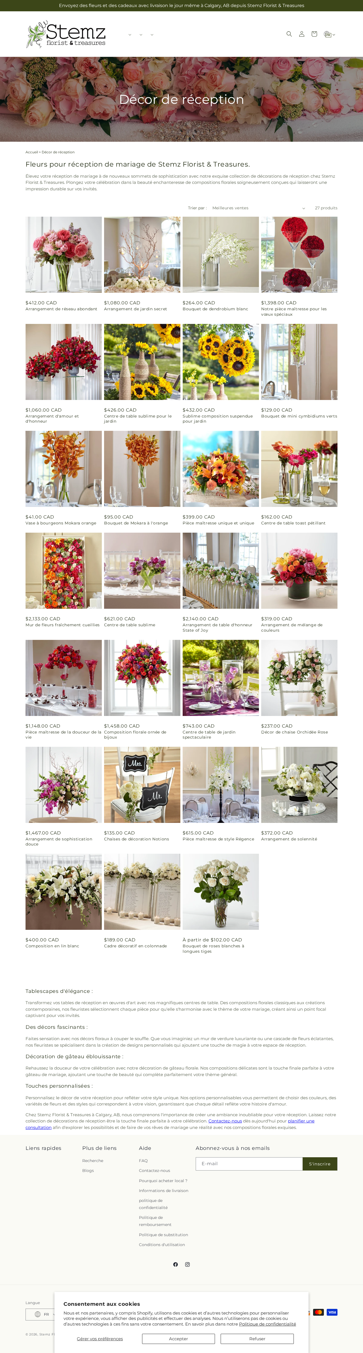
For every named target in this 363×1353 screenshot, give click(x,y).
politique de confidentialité (153, 1204)
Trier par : (197, 207)
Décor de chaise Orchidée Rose (294, 732)
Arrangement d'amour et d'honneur (52, 419)
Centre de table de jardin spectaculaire (209, 735)
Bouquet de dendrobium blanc (215, 308)
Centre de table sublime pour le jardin (138, 419)
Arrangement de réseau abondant (62, 308)
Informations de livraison (163, 1190)
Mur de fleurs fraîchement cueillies (63, 624)
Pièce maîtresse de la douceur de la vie (64, 735)
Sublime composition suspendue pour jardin (218, 419)
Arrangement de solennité (289, 839)
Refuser (257, 1338)
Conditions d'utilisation (162, 1244)
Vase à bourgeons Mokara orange (61, 523)
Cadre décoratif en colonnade (135, 945)
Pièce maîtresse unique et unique (218, 523)
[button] (128, 34)
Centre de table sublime (129, 624)
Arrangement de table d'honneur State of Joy (218, 627)
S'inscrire (320, 1164)
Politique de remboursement (155, 1221)
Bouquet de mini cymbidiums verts (299, 416)
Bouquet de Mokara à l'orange (136, 523)
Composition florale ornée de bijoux (135, 735)
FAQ (143, 1160)
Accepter (178, 1338)
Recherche (92, 1160)
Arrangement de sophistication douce (59, 841)
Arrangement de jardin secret (135, 308)
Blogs (88, 1170)
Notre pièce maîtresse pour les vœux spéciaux (294, 311)
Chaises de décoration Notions (136, 839)
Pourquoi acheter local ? (163, 1180)
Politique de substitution (163, 1234)
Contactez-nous (225, 1121)
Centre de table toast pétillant (293, 523)
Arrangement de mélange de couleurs (292, 627)
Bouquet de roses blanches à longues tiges (213, 948)
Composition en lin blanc (52, 945)
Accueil (32, 152)
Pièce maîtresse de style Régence (218, 839)
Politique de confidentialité (267, 1324)
